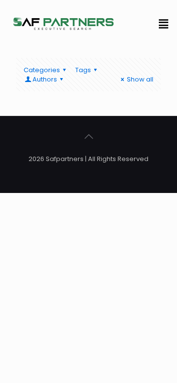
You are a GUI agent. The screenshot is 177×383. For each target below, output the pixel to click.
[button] (163, 24)
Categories (42, 70)
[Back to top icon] (88, 136)
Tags (83, 70)
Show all (140, 79)
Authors (44, 79)
